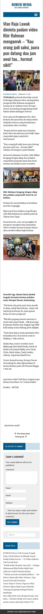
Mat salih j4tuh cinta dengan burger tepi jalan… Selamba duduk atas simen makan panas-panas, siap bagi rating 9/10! (20, 598)
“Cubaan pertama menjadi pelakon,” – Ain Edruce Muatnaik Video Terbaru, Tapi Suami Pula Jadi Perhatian (21, 577)
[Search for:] (21, 534)
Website (9, 503)
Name (8, 488)
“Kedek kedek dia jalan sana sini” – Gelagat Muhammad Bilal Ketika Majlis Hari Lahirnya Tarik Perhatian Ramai (21, 568)
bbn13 (14, 94)
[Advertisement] (23, 277)
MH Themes (32, 612)
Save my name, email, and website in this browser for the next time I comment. (21, 513)
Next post (19, 436)
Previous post (23, 433)
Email (8, 495)
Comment (10, 469)
